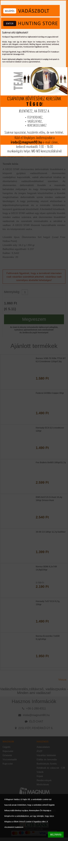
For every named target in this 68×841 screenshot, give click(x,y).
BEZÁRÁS (55, 834)
